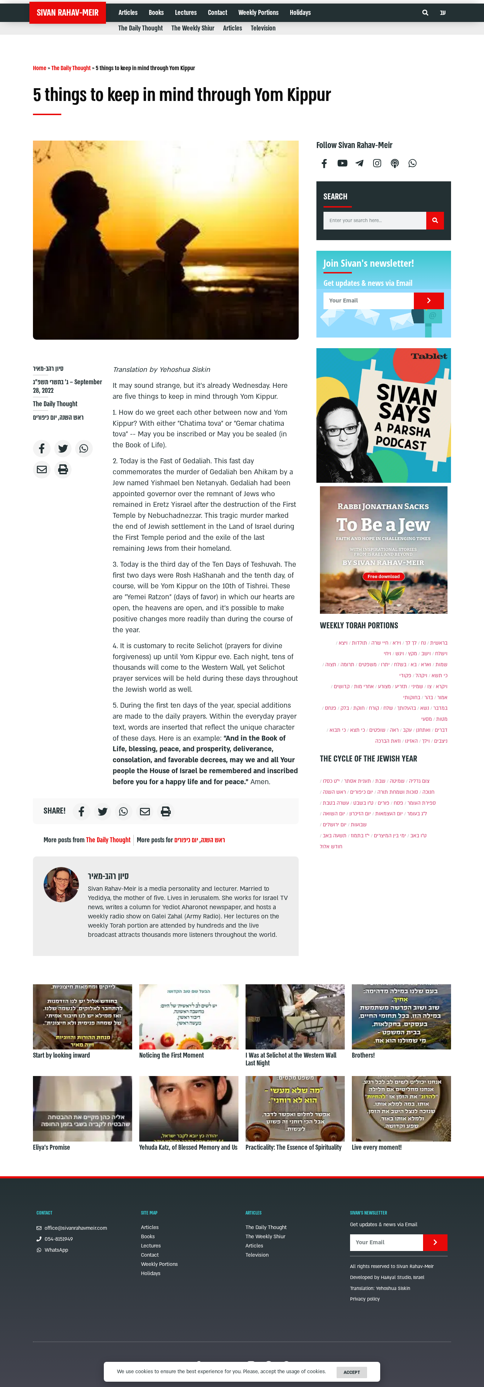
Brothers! (363, 1055)
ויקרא (442, 686)
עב (443, 12)
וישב (426, 653)
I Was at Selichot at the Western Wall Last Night (291, 1059)
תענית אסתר (357, 781)
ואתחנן (423, 730)
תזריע (401, 686)
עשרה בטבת (336, 803)
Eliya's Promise (51, 1147)
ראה (394, 730)
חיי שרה (379, 643)
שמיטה (397, 781)
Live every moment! (377, 1147)
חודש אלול (331, 846)
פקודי (405, 675)
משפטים (368, 664)
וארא (426, 664)
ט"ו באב (418, 835)
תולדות (359, 643)
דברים (441, 730)
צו (429, 686)
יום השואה (334, 813)
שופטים (377, 730)
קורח (374, 708)
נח (423, 643)
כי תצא (357, 730)
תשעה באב (335, 835)
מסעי (426, 719)
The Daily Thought (140, 28)
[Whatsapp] (412, 162)
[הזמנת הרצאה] (383, 415)
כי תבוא (338, 730)
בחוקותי (411, 697)
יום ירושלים (335, 824)
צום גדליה (419, 781)
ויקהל (421, 675)
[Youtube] (341, 162)
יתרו (385, 664)
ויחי (387, 653)
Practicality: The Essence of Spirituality (294, 1147)
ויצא (343, 643)
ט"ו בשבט (363, 803)
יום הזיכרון (360, 813)
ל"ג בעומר (417, 813)
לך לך (411, 643)
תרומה (347, 664)
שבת (380, 781)
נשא (424, 708)
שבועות (359, 824)
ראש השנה (72, 417)
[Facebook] (324, 162)
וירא (397, 643)
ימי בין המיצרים (390, 835)
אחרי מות (364, 686)
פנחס (330, 708)
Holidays (300, 12)
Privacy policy (365, 1299)
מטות (442, 719)
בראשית (439, 643)
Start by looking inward (61, 1055)
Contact (217, 12)
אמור (442, 697)
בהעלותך (406, 708)
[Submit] (429, 301)
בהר (428, 697)
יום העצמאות (389, 813)
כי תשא (440, 675)
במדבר (440, 708)
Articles (128, 12)
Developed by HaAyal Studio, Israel (387, 1277)
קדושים (342, 686)
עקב (407, 730)
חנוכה (428, 792)
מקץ (412, 653)
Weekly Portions (258, 12)
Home (39, 68)
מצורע (384, 686)
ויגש (399, 653)
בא (414, 664)
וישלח (441, 653)
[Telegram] (359, 162)
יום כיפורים (45, 417)
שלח (388, 708)
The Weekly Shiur (192, 28)
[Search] (435, 221)
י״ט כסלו (331, 781)
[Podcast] (395, 162)
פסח (398, 803)
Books (156, 12)
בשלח (400, 664)
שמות (441, 664)
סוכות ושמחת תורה (397, 792)
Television (263, 28)
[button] (425, 12)
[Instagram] (377, 162)
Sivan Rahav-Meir (68, 12)
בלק (345, 708)
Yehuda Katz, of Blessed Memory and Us (188, 1147)
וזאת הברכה (388, 741)
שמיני (417, 686)
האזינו (411, 741)
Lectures (186, 12)
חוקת (359, 708)
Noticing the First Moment (171, 1055)
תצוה (330, 664)
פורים (383, 803)
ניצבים (441, 741)
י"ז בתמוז (360, 835)
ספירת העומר (421, 803)
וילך (426, 741)
